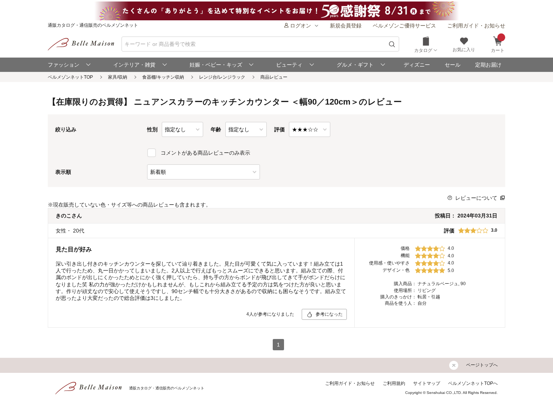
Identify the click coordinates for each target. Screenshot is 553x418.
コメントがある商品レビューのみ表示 (205, 153)
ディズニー (417, 65)
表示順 (63, 172)
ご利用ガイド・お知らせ (476, 26)
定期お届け (488, 65)
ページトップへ (482, 365)
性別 (152, 129)
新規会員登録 (346, 26)
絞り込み (65, 129)
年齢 (216, 129)
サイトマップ (426, 383)
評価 (279, 129)
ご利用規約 (394, 383)
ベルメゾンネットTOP (70, 77)
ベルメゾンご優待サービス (404, 26)
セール (452, 65)
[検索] (392, 44)
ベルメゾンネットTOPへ (473, 383)
